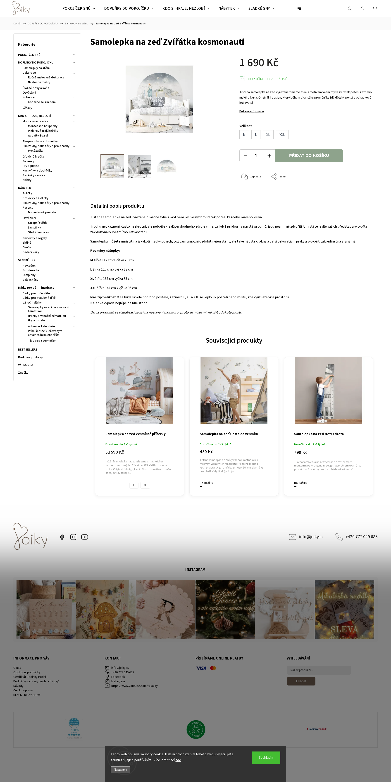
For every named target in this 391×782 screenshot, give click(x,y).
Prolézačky (35, 151)
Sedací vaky (31, 252)
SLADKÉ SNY (26, 260)
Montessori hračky (35, 122)
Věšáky (27, 108)
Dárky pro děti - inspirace (36, 287)
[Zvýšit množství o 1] (269, 156)
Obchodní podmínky (27, 672)
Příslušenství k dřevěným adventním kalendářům (45, 333)
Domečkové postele (42, 213)
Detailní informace (251, 111)
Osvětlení (29, 93)
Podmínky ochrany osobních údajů (36, 681)
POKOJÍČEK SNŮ (29, 55)
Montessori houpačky (42, 126)
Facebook (62, 537)
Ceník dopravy (23, 690)
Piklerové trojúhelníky (43, 131)
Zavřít (362, 192)
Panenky (28, 162)
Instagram (73, 537)
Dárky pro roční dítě (36, 294)
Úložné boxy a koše (36, 88)
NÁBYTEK (24, 188)
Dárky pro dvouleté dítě (39, 298)
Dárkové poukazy (30, 357)
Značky (23, 372)
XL (145, 485)
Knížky (27, 180)
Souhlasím (266, 757)
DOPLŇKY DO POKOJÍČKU (35, 62)
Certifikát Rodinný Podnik (30, 677)
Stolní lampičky (38, 233)
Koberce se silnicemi (42, 102)
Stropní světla (38, 223)
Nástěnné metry (39, 82)
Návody (18, 686)
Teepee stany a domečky (40, 142)
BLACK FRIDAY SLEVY (27, 695)
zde (178, 760)
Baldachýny (30, 280)
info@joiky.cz (311, 537)
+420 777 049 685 (362, 537)
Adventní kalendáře (41, 327)
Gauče (27, 248)
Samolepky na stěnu (36, 68)
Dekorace (29, 73)
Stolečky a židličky (35, 198)
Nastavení (120, 769)
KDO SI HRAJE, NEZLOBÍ (34, 116)
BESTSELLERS (27, 349)
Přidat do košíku (309, 155)
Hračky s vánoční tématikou (47, 316)
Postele (28, 208)
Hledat (301, 681)
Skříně (27, 243)
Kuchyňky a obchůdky (37, 171)
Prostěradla (31, 271)
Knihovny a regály (35, 238)
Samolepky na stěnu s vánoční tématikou (48, 309)
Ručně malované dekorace (46, 78)
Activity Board (38, 136)
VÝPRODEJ (25, 365)
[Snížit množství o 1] (245, 156)
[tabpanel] (140, 424)
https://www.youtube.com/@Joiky (84, 537)
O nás (17, 668)
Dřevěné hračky (33, 157)
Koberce (29, 98)
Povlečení (29, 266)
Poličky (28, 194)
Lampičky (34, 228)
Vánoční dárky (32, 303)
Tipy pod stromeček (42, 341)
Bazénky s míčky (34, 176)
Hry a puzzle (31, 166)
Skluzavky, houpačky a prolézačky (46, 146)
